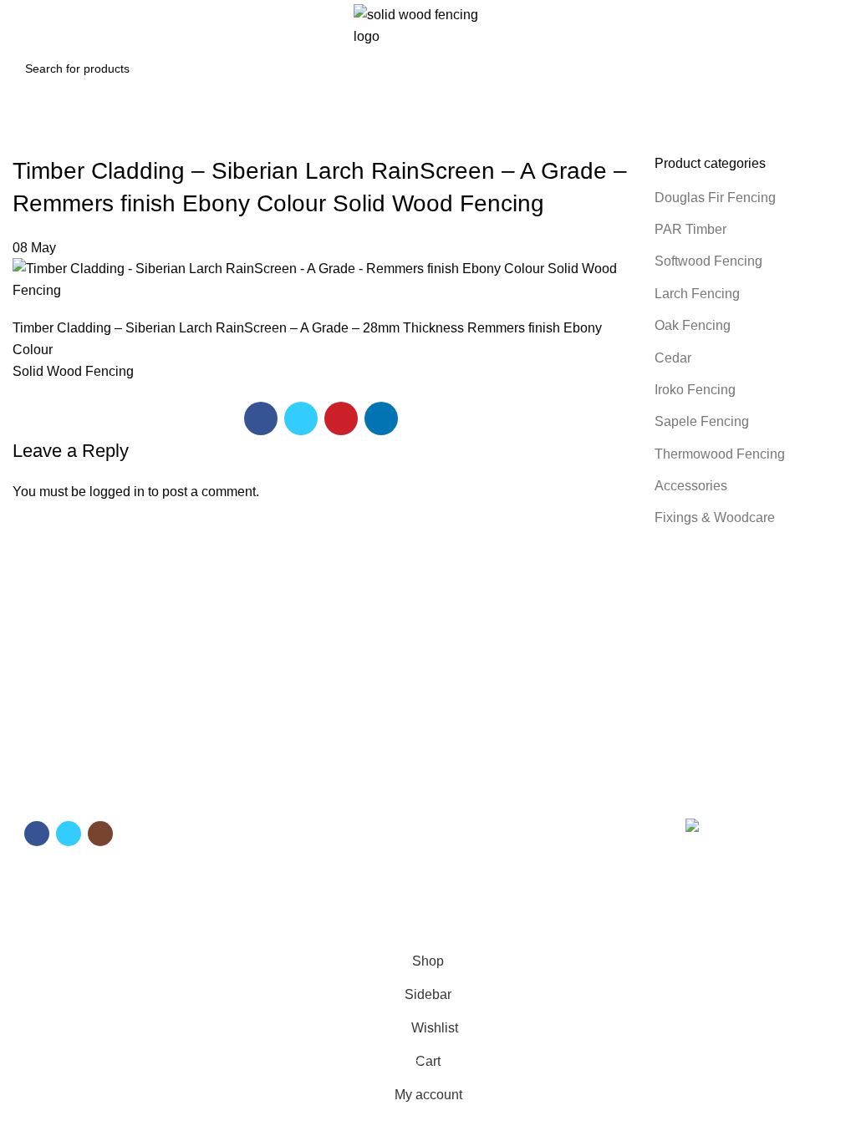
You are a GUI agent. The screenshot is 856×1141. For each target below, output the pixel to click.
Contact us (257, 879)
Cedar (673, 358)
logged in (117, 491)
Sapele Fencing (702, 421)
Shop (243, 850)
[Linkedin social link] (381, 418)
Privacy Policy (472, 879)
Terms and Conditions (494, 822)
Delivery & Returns (485, 850)
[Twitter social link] (301, 418)
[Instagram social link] (100, 833)
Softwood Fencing (708, 261)
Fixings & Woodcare (715, 517)
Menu (246, 793)
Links (453, 793)
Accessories (691, 486)
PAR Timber (690, 229)
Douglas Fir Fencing (715, 197)
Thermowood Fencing (720, 454)
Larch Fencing (697, 294)
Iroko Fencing (695, 390)
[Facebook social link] (261, 418)
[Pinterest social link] (341, 418)
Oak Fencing (693, 325)
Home (245, 822)
